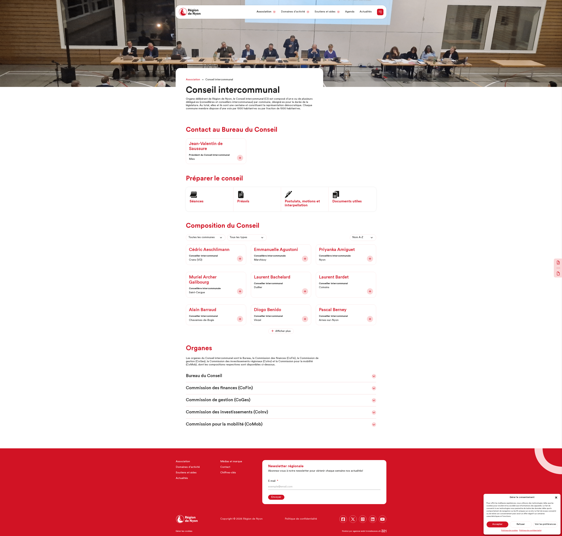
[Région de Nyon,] (190, 12)
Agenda (349, 12)
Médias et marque (231, 461)
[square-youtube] (382, 519)
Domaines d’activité (293, 12)
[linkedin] (372, 519)
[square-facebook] (343, 519)
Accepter (497, 524)
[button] (556, 497)
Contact (225, 467)
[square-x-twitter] (353, 519)
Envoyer (276, 497)
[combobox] (205, 237)
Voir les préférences (545, 524)
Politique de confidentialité (530, 530)
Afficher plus (283, 331)
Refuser (521, 524)
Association (264, 12)
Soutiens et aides (325, 12)
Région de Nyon (253, 519)
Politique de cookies (509, 530)
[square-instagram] (362, 519)
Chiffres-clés (228, 472)
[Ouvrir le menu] (380, 12)
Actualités (366, 12)
